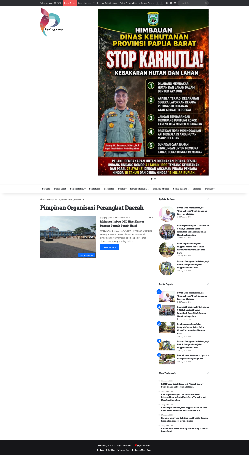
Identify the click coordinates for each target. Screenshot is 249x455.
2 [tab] (155, 179)
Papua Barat (60, 188)
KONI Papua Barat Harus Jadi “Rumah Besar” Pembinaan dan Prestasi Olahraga (192, 210)
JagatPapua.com (144, 445)
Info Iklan (110, 450)
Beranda (46, 188)
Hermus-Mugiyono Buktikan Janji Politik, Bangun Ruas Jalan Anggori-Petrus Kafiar (193, 264)
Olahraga (197, 188)
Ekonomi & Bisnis (161, 188)
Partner (209, 188)
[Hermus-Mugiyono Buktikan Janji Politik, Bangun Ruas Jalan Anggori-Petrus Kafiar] (167, 267)
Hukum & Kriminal (138, 188)
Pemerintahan (77, 188)
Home (45, 199)
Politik (121, 188)
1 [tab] (151, 179)
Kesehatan (109, 188)
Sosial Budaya (180, 188)
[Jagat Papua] (51, 22)
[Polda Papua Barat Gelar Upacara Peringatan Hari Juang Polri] (167, 359)
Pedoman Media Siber (142, 450)
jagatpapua (107, 217)
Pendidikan (94, 188)
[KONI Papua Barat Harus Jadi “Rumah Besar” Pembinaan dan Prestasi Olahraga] (167, 214)
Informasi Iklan (123, 450)
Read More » (110, 247)
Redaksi (100, 450)
